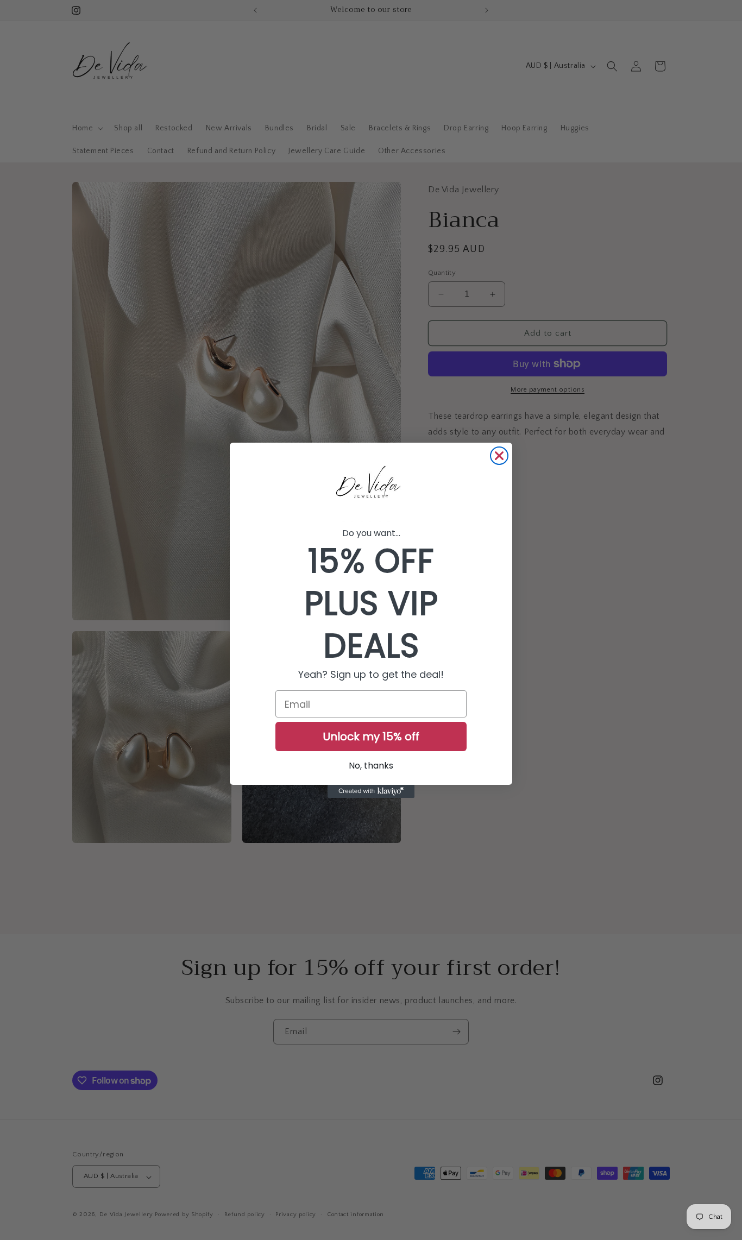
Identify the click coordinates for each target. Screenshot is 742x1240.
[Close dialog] (499, 455)
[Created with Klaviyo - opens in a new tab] (371, 791)
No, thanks (371, 765)
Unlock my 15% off (371, 736)
